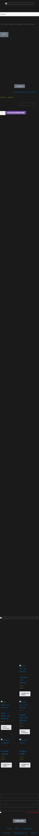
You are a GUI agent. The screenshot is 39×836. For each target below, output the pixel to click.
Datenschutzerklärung (32, 812)
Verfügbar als (5, 104)
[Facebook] (2, 779)
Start (2, 24)
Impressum (7, 833)
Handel (9, 828)
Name (2, 793)
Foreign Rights (27, 828)
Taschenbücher (31, 92)
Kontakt (33, 833)
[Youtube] (12, 779)
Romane (11, 24)
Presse (17, 828)
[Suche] (1, 18)
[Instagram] (7, 779)
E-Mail (2, 806)
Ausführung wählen (25, 694)
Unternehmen (4, 799)
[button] (19, 8)
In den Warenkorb (15, 113)
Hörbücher (23, 92)
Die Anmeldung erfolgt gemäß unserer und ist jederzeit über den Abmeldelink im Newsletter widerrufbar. (19, 815)
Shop (6, 24)
